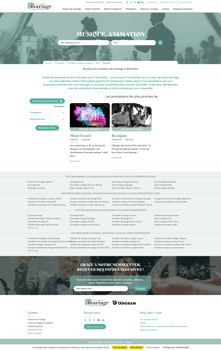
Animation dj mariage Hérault (123, 224)
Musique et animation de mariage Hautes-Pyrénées (47, 247)
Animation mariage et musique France (169, 241)
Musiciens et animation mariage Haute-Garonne (131, 244)
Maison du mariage (72, 8)
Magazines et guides (182, 8)
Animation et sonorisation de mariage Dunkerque (131, 198)
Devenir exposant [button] (114, 2)
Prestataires (131, 8)
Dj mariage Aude (76, 215)
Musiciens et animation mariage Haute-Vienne (172, 244)
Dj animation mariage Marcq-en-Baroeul (86, 185)
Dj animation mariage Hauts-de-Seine (85, 224)
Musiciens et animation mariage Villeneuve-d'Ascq (131, 204)
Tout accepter (119, 347)
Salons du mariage (149, 8)
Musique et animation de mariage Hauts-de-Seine (89, 247)
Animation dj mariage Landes (165, 224)
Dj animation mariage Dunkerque (125, 181)
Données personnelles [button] (114, 342)
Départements (37, 119)
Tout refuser (136, 347)
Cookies (129, 342)
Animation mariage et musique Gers (42, 244)
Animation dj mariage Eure (122, 218)
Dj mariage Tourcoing (36, 188)
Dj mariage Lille (34, 185)
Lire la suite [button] (75, 161)
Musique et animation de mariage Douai (85, 198)
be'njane (119, 135)
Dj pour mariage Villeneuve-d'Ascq (126, 188)
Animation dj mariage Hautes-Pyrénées (43, 224)
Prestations (36, 112)
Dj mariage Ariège (35, 215)
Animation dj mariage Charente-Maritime (44, 218)
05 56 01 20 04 (35, 329)
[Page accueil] (40, 6)
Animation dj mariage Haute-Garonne (127, 221)
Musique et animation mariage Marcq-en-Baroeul (89, 201)
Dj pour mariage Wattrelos (164, 188)
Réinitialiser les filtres (47, 127)
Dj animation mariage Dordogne (82, 218)
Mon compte (186, 2)
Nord (97, 63)
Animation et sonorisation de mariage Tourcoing (46, 204)
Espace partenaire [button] (148, 329)
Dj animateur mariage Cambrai (40, 181)
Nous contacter (35, 333)
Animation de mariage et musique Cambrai (44, 198)
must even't (80, 135)
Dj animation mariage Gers (38, 221)
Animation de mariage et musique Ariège (44, 238)
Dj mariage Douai (77, 181)
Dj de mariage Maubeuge (122, 185)
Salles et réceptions (113, 8)
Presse (143, 322)
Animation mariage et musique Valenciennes (87, 204)
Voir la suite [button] (33, 227)
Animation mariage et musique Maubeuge (128, 201)
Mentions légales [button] (96, 342)
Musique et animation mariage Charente (170, 238)
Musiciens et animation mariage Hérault (127, 247)
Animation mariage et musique (79, 63)
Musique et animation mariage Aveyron (127, 238)
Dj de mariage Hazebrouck (165, 181)
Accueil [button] (49, 63)
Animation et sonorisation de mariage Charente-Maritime (47, 241)
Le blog (165, 8)
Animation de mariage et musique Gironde (86, 244)
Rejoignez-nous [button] (167, 2)
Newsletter (152, 2)
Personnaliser (153, 347)
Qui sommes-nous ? (149, 319)
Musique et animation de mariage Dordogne (87, 241)
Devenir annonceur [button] (95, 2)
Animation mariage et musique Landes (169, 247)
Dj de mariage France (163, 218)
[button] (127, 2)
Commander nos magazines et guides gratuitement (163, 326)
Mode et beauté (92, 8)
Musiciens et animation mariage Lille (42, 201)
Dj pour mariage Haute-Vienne (166, 221)
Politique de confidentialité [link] (176, 347)
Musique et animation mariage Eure (126, 241)
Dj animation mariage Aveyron (124, 215)
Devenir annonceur (95, 326)
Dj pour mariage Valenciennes (82, 188)
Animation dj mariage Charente (166, 215)
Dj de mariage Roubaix (163, 185)
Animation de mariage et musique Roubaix (170, 201)
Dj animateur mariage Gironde (82, 221)
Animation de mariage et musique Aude (85, 238)
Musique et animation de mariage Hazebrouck (172, 198)
